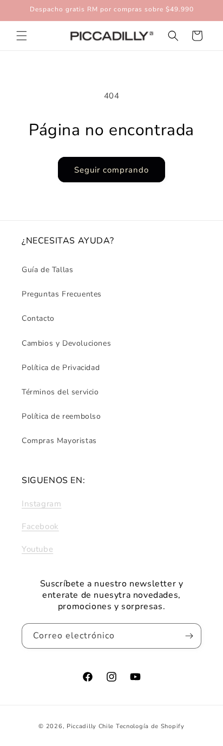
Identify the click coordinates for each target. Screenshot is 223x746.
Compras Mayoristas (59, 440)
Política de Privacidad (61, 367)
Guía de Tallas (47, 270)
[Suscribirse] (189, 636)
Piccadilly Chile (90, 726)
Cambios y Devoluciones (66, 343)
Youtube (37, 549)
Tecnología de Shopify (150, 726)
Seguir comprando (111, 169)
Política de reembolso (61, 416)
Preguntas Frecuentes (62, 294)
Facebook (40, 526)
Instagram (41, 503)
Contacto (38, 318)
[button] (22, 36)
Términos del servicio (60, 392)
